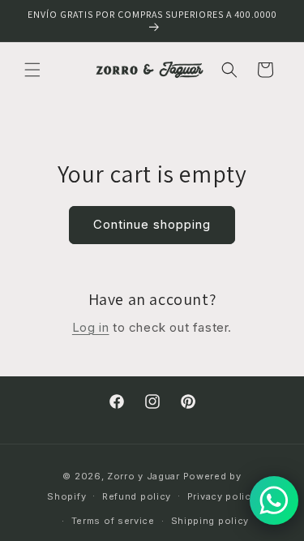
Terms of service (113, 520)
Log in (90, 327)
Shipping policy (210, 520)
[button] (32, 70)
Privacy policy (222, 496)
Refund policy (136, 496)
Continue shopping (152, 224)
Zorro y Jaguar (143, 476)
